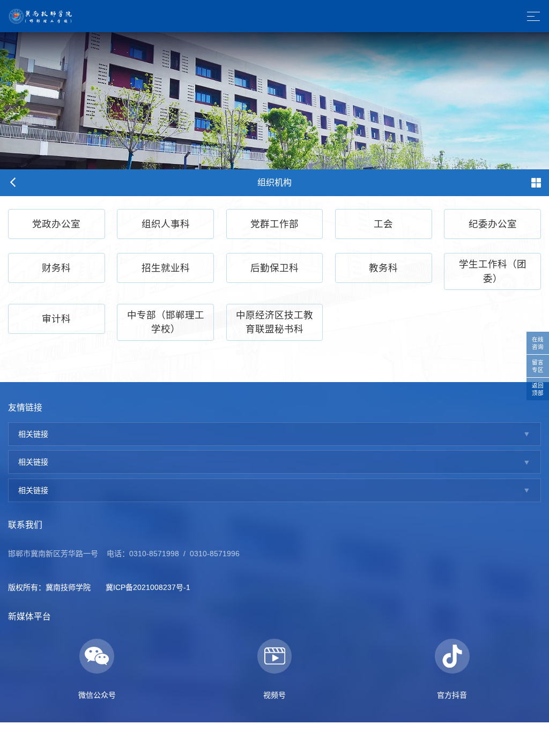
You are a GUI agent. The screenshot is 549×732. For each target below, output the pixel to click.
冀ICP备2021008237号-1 (148, 587)
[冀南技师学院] (42, 15)
